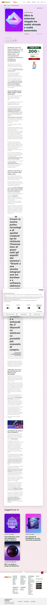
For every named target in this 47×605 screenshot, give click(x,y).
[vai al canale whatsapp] (9, 40)
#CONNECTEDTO (28, 12)
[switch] (18, 308)
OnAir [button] (38, 2)
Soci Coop (22, 584)
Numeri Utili (30, 577)
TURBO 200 (15, 578)
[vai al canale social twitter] (11, 40)
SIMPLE (14, 579)
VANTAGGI (22, 576)
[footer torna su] (42, 572)
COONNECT (23, 587)
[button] (5, 2)
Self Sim (14, 584)
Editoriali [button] (34, 2)
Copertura (22, 579)
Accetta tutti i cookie (37, 314)
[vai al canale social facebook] (6, 40)
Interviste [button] (28, 2)
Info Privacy (20, 601)
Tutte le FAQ (30, 594)
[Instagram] (40, 578)
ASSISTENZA (31, 576)
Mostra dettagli (39, 311)
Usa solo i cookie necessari (10, 314)
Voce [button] (24, 2)
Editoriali (9, 5)
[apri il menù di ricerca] (45, 2)
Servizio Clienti (23, 580)
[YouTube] (38, 578)
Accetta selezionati (23, 314)
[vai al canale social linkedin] (13, 40)
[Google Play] (39, 585)
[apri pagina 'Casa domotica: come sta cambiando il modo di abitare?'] (12, 523)
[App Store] (39, 583)
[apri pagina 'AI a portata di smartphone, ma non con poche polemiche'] (33, 523)
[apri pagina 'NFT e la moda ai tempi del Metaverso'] (12, 550)
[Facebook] (36, 578)
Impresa (14, 583)
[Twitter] (42, 578)
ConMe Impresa (15, 593)
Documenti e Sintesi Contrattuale (30, 589)
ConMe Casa (15, 588)
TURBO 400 (15, 577)
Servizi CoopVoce (31, 580)
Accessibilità (33, 601)
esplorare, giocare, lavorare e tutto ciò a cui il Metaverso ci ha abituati (15, 114)
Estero (29, 578)
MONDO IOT (15, 587)
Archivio (21, 588)
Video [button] (42, 2)
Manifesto (22, 589)
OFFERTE (15, 576)
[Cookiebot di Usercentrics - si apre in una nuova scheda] (39, 290)
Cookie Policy (26, 601)
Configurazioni (30, 579)
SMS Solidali (22, 583)
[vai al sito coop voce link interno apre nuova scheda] (8, 576)
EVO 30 (14, 580)
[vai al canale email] (16, 40)
